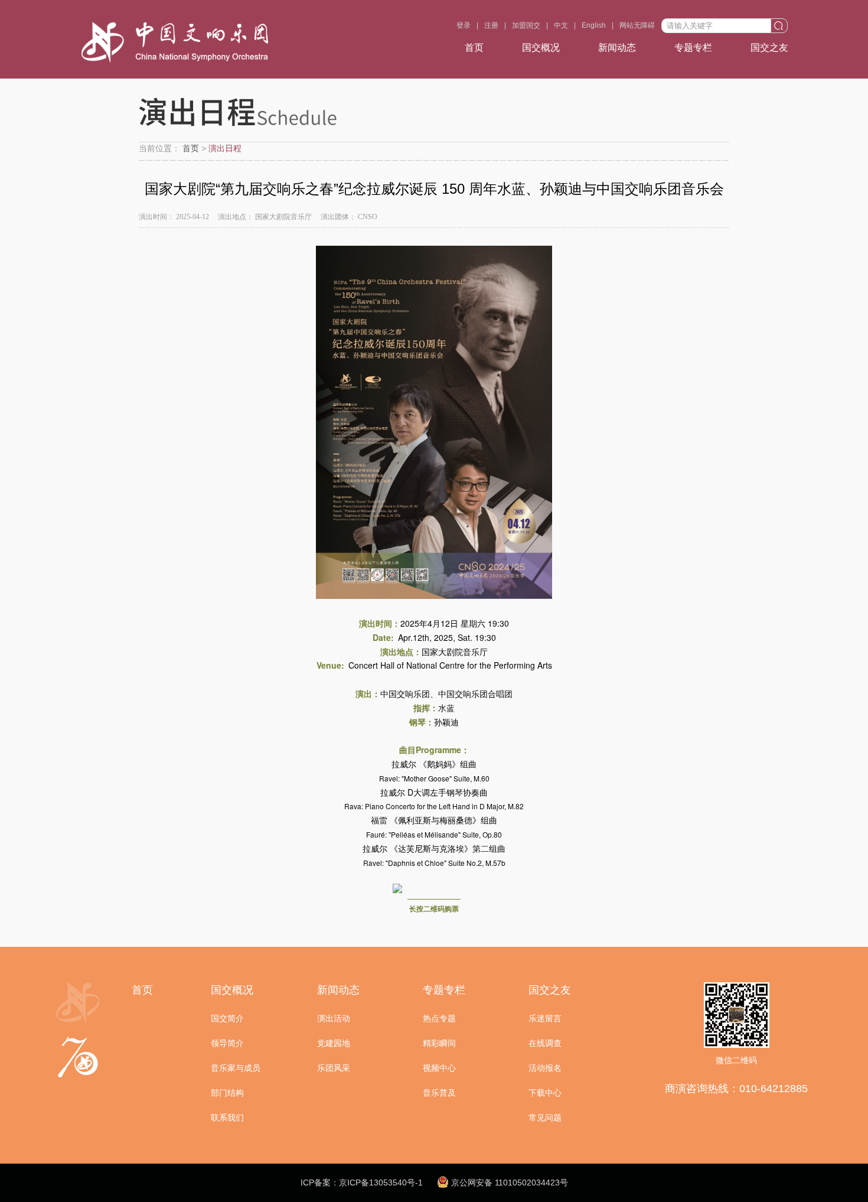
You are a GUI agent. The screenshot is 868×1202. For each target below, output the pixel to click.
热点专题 (439, 1018)
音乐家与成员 (235, 1068)
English (594, 25)
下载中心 (545, 1092)
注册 (491, 25)
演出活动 (333, 1018)
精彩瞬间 (439, 1043)
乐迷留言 (545, 1018)
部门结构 (227, 1092)
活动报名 (545, 1068)
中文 (561, 25)
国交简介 (227, 1018)
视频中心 (439, 1068)
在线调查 (545, 1043)
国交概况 (541, 48)
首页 (474, 48)
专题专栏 (693, 48)
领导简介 (227, 1043)
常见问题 (545, 1117)
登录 (463, 25)
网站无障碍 (637, 25)
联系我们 (227, 1117)
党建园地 (333, 1043)
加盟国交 (526, 25)
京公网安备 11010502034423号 (508, 1182)
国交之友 (769, 48)
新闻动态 (617, 48)
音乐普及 (439, 1092)
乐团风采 (333, 1068)
